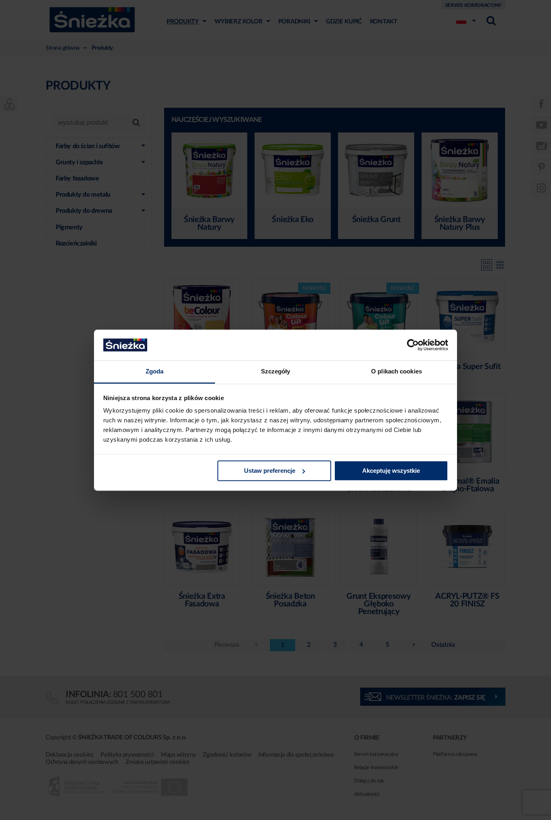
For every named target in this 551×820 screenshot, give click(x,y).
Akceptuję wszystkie (391, 470)
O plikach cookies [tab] (396, 371)
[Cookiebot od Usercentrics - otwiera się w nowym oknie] (413, 345)
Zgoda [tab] (155, 371)
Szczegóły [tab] (275, 371)
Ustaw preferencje (269, 470)
